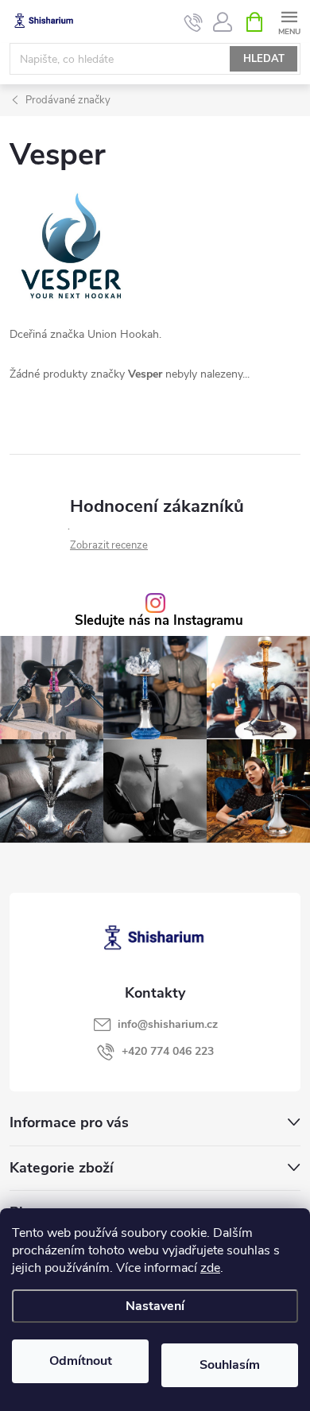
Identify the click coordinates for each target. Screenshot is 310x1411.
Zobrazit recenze (109, 545)
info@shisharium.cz (168, 1024)
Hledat (264, 59)
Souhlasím (230, 1365)
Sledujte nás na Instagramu (159, 621)
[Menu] (289, 21)
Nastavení (155, 1306)
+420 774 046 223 (168, 1051)
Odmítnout (80, 1361)
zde (210, 1268)
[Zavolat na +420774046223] (193, 22)
